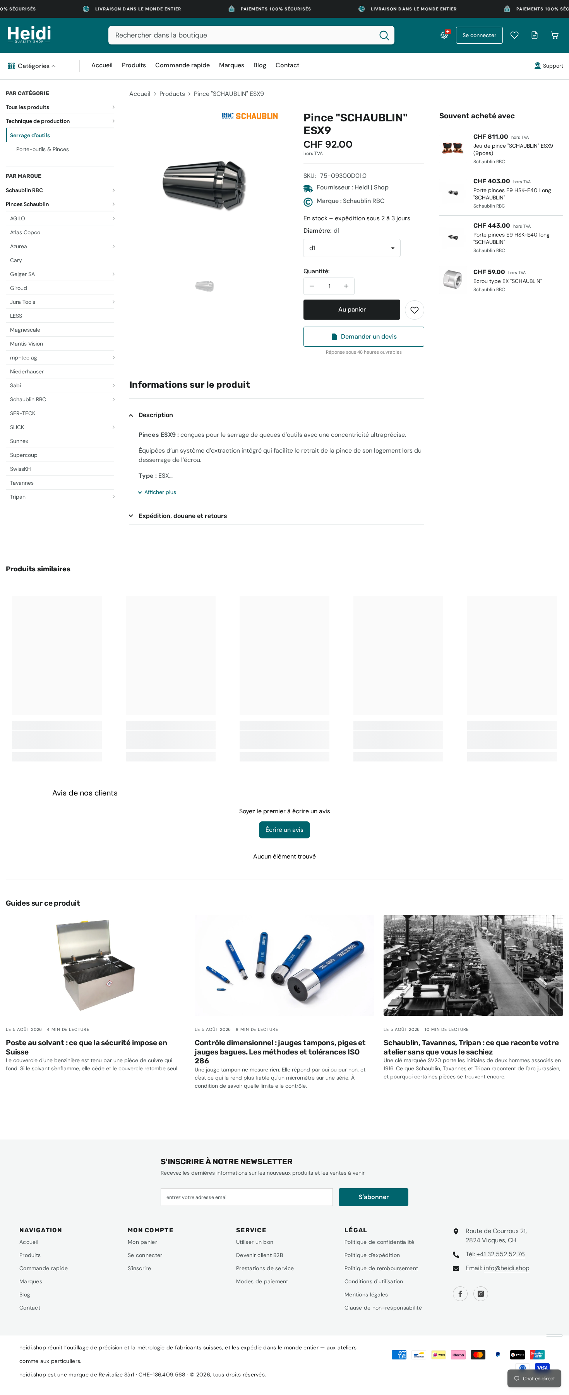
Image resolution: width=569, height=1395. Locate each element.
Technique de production (38, 121)
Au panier (352, 309)
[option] (204, 186)
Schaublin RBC (24, 190)
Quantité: (316, 271)
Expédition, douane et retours (183, 516)
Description (156, 415)
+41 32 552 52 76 (500, 1254)
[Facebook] (460, 1293)
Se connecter (479, 35)
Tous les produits (27, 107)
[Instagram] (480, 1293)
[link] (414, 310)
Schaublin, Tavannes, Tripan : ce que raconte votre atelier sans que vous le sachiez (471, 1047)
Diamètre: (321, 231)
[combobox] (241, 35)
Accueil (140, 94)
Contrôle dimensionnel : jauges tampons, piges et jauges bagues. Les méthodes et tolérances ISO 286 (280, 1052)
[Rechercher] (251, 35)
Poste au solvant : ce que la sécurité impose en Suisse (86, 1047)
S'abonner (374, 1197)
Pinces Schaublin (27, 204)
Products (172, 94)
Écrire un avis (284, 830)
